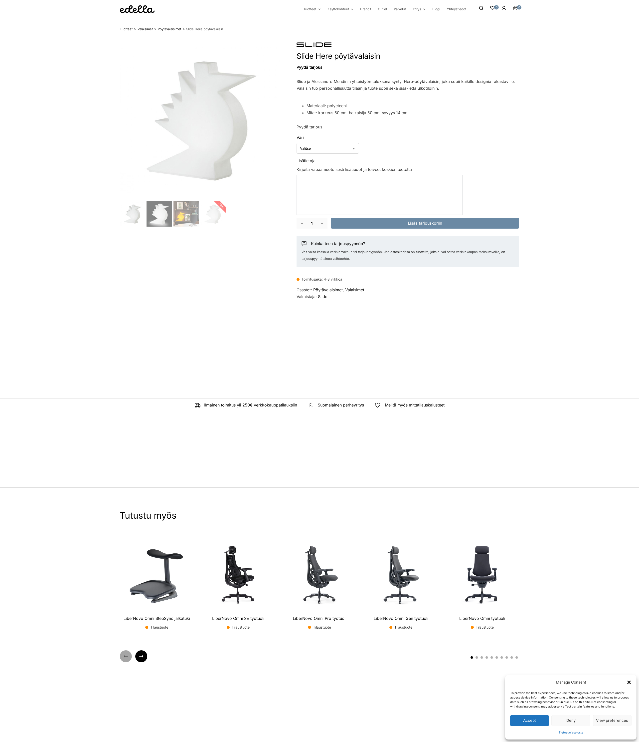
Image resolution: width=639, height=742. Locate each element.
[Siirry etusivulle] (137, 9)
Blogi (436, 9)
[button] (629, 682)
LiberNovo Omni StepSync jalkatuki (157, 618)
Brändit (365, 9)
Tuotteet (310, 9)
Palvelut (400, 9)
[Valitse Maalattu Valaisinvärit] (328, 148)
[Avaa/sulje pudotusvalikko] (319, 9)
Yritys (417, 9)
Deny (571, 720)
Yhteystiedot (456, 9)
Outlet (382, 9)
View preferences (612, 720)
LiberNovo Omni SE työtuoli (238, 618)
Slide (322, 296)
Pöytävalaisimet (328, 289)
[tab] (472, 657)
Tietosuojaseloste (571, 732)
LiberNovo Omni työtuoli (482, 618)
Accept (529, 720)
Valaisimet (354, 289)
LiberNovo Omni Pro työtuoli (319, 618)
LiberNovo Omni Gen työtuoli (401, 618)
